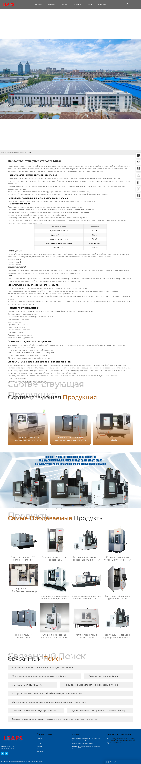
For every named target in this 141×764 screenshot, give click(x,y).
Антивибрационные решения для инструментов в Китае (42, 667)
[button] (129, 425)
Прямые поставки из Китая (103, 676)
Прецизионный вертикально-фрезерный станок (91, 685)
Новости (39, 746)
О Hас (38, 749)
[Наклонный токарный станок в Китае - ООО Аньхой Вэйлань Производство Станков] (8, 4)
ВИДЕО (39, 743)
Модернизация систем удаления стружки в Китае (39, 676)
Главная (3, 152)
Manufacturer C (14, 265)
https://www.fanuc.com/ (35, 381)
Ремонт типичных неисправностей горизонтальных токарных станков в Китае (54, 719)
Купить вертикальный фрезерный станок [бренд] (98, 710)
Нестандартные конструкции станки (83, 743)
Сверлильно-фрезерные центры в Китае (34, 710)
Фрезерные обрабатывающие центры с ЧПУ (86, 738)
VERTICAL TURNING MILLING (27, 685)
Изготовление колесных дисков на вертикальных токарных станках (49, 702)
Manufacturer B (15, 262)
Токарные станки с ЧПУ (79, 741)
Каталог (39, 741)
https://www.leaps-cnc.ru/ (19, 378)
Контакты (40, 751)
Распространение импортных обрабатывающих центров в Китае (47, 693)
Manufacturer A (14, 259)
